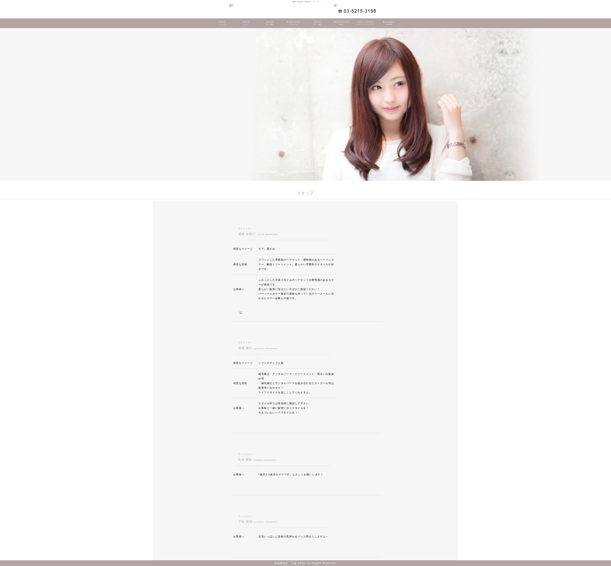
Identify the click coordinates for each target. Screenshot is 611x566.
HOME (222, 23)
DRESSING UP (341, 23)
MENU (245, 23)
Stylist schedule (365, 23)
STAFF (317, 23)
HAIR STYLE (293, 23)
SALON (270, 23)
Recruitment (389, 23)
